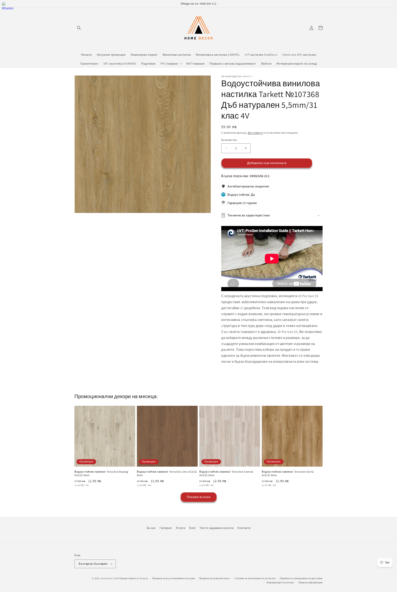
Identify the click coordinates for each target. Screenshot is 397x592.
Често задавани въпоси (217, 528)
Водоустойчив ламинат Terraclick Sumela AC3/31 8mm (226, 473)
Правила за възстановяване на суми (173, 578)
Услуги (180, 528)
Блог (192, 528)
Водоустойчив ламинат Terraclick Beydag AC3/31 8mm (101, 473)
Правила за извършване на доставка (301, 578)
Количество (229, 140)
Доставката (255, 132)
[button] (79, 27)
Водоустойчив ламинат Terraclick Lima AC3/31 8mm (167, 473)
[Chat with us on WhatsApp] (8, 8)
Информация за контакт (280, 582)
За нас (151, 528)
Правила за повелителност (215, 578)
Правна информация (310, 582)
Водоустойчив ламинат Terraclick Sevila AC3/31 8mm (288, 473)
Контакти (244, 528)
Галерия (166, 528)
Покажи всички (198, 497)
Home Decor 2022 (109, 578)
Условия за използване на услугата (255, 578)
